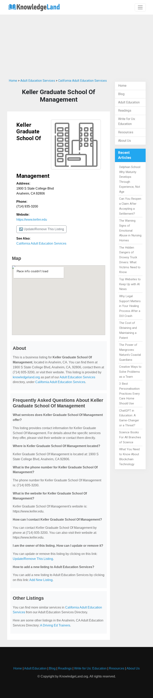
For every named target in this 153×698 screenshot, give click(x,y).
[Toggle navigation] (140, 7)
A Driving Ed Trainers (55, 625)
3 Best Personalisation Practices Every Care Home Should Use (129, 393)
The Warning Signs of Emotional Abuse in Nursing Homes (130, 230)
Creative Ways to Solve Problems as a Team (130, 371)
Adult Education (129, 102)
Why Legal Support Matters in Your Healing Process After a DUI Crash (130, 306)
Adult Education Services (37, 81)
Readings (124, 110)
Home (13, 81)
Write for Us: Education (90, 668)
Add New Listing (41, 580)
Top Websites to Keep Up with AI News (130, 284)
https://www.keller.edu (31, 219)
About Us (124, 141)
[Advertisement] (76, 46)
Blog (121, 94)
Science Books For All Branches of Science (130, 437)
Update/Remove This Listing (33, 558)
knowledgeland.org (26, 377)
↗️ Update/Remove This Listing (41, 229)
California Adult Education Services (82, 81)
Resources (125, 132)
